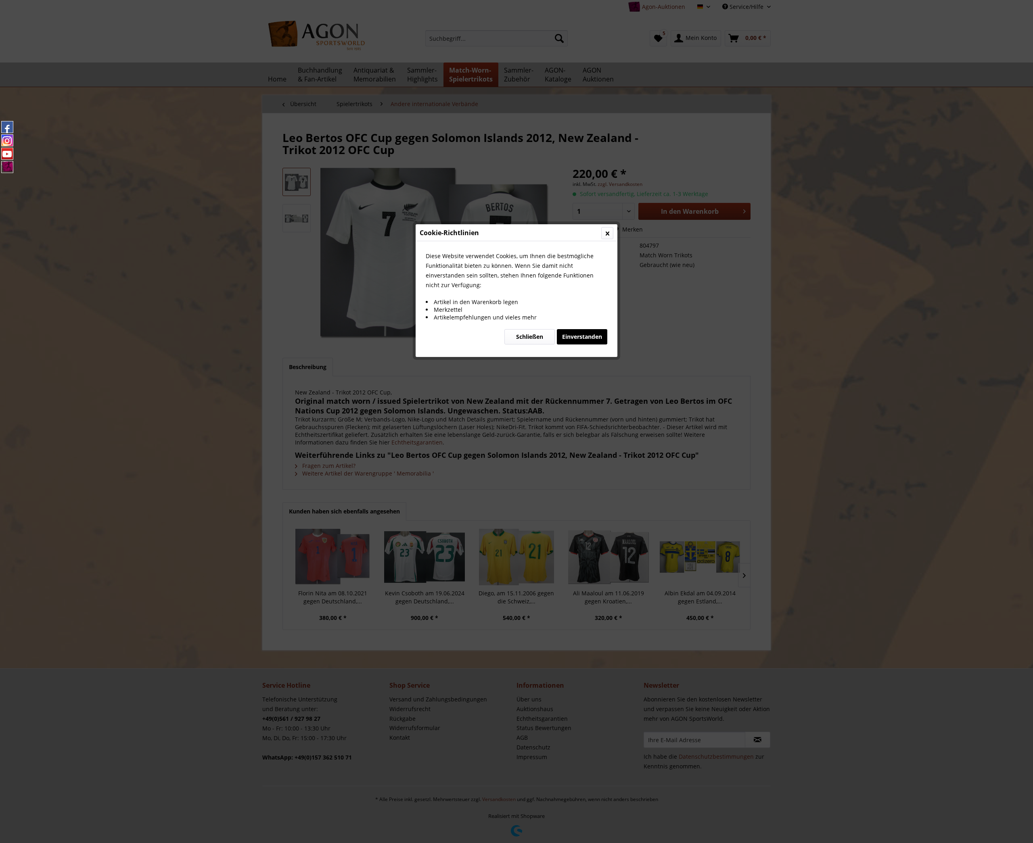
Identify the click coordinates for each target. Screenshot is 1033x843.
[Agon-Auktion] (7, 167)
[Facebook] (7, 127)
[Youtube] (7, 154)
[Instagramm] (7, 140)
